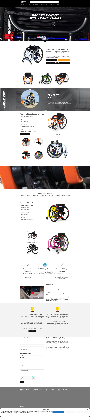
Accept (58, 412)
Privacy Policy (7, 414)
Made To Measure (47, 391)
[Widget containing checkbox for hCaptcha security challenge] (27, 378)
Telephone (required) (23, 349)
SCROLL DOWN (45, 39)
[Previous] (3, 99)
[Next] (86, 99)
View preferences (82, 412)
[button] (88, 409)
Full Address (22, 357)
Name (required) (23, 342)
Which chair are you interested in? (25, 353)
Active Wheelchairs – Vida (23, 391)
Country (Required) (23, 365)
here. (32, 386)
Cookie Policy (3, 414)
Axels (33, 391)
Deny (71, 412)
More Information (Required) (24, 368)
